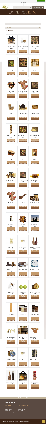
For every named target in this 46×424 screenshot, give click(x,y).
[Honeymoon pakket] (35, 62)
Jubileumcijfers (35, 113)
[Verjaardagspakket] (23, 375)
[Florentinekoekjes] (35, 285)
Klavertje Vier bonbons (11, 69)
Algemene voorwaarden (20, 422)
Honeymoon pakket (35, 69)
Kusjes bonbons (35, 382)
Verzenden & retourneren (8, 422)
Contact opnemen (14, 422)
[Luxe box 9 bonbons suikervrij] (23, 151)
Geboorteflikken (11, 359)
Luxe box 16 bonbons (35, 91)
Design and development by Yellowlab (24, 421)
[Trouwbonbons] (11, 330)
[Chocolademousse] (23, 40)
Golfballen (11, 247)
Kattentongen (23, 314)
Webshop (19, 4)
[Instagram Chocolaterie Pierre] (27, 398)
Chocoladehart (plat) (35, 337)
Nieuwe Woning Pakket (11, 180)
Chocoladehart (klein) (23, 91)
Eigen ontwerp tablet (35, 224)
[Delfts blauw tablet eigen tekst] (35, 263)
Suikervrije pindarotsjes (35, 314)
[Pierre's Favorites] (35, 151)
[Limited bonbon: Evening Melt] (11, 129)
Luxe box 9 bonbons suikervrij (23, 158)
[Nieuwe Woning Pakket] (11, 173)
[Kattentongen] (23, 308)
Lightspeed (16, 421)
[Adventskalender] (35, 353)
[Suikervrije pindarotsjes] (35, 308)
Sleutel (23, 202)
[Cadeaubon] (11, 285)
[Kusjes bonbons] (35, 375)
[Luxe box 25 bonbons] (35, 40)
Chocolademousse (23, 46)
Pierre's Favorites (35, 158)
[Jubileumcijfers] (35, 107)
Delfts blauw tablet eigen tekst (35, 269)
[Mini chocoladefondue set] (11, 40)
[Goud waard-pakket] (23, 107)
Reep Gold (11, 314)
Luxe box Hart (11, 91)
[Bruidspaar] (11, 218)
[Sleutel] (23, 196)
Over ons (41, 4)
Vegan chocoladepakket (35, 202)
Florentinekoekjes (35, 292)
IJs (22, 4)
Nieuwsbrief (35, 4)
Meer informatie (11, 52)
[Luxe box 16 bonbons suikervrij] (23, 129)
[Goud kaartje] (23, 353)
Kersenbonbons (11, 269)
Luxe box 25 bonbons (35, 46)
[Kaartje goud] (23, 240)
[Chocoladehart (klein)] (23, 84)
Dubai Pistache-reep (35, 135)
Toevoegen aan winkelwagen (11, 228)
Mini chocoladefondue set (11, 46)
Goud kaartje (23, 359)
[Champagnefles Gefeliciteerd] (11, 375)
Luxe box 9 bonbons (23, 180)
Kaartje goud (23, 247)
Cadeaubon (11, 292)
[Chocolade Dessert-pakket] (23, 263)
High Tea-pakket (23, 337)
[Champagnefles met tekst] (35, 240)
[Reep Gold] (11, 308)
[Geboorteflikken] (11, 353)
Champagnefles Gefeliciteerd (11, 382)
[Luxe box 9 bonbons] (23, 173)
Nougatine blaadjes (11, 158)
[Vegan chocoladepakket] (35, 196)
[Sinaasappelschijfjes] (23, 218)
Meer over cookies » (23, 2)
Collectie (9, 17)
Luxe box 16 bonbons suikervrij (23, 135)
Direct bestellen (11, 50)
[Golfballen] (11, 240)
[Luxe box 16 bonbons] (35, 84)
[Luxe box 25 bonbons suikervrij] (23, 62)
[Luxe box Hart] (11, 84)
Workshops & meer (28, 4)
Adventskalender (34, 359)
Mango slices (34, 180)
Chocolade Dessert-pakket (23, 269)
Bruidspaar (11, 224)
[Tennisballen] (23, 285)
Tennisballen (23, 292)
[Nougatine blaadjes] (11, 151)
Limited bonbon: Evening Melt (11, 135)
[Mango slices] (35, 173)
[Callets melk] (11, 107)
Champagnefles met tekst (35, 247)
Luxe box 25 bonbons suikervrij (23, 69)
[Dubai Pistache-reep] (35, 129)
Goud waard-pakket (23, 113)
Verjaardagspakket (23, 382)
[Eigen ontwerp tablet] (35, 218)
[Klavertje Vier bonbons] (11, 62)
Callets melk (11, 113)
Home (6, 17)
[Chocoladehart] (11, 196)
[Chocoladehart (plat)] (35, 330)
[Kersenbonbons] (11, 263)
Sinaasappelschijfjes (23, 224)
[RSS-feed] (19, 398)
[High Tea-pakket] (23, 330)
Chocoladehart (11, 202)
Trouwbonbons (11, 337)
